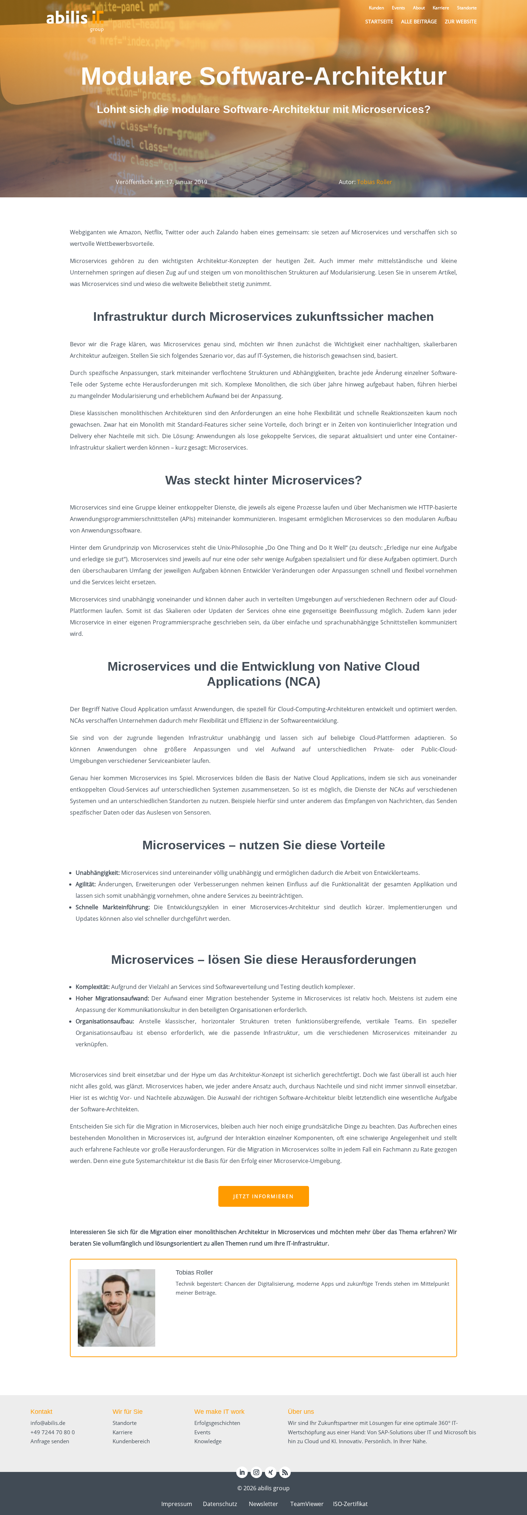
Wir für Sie (128, 1411)
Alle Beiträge (419, 21)
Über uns (301, 1411)
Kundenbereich (131, 1441)
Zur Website (461, 21)
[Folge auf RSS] (285, 1472)
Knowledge (208, 1441)
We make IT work (219, 1411)
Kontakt (41, 1411)
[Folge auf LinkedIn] (242, 1472)
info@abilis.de (47, 1422)
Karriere (122, 1432)
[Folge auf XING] (270, 1472)
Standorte (125, 1422)
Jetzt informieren (263, 1196)
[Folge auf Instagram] (256, 1472)
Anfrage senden (49, 1441)
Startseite (379, 21)
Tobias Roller (374, 182)
